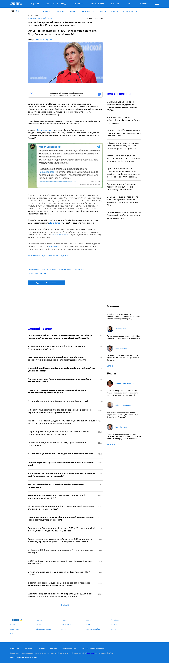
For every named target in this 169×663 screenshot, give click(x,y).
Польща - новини (49, 269)
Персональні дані (69, 648)
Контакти (41, 648)
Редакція (28, 648)
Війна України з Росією (38, 273)
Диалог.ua (90, 653)
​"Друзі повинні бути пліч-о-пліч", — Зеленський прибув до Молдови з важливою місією (124, 215)
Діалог (30, 15)
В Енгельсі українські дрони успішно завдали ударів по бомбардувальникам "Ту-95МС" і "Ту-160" (123, 106)
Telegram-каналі (44, 130)
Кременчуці (54, 246)
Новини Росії (34, 269)
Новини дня (78, 269)
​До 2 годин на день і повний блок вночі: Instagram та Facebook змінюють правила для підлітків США (123, 201)
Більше (65, 605)
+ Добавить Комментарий (46, 283)
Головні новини (119, 93)
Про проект (15, 648)
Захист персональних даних (93, 648)
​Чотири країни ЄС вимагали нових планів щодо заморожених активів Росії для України (124, 133)
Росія (36, 15)
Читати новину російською (40, 18)
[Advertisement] (65, 304)
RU (17, 11)
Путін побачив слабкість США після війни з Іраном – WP (58, 401)
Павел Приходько (43, 40)
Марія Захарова (65, 269)
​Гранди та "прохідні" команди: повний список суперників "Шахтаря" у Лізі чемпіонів (121, 187)
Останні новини (40, 328)
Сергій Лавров (60, 235)
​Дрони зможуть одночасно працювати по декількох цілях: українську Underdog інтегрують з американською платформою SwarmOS (123, 172)
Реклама (53, 648)
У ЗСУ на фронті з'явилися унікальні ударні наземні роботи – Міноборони (123, 120)
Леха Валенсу (56, 223)
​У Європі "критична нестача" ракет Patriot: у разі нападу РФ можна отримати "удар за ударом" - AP (123, 146)
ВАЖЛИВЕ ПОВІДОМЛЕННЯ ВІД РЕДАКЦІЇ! (49, 255)
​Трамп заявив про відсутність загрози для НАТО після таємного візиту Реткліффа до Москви (123, 158)
